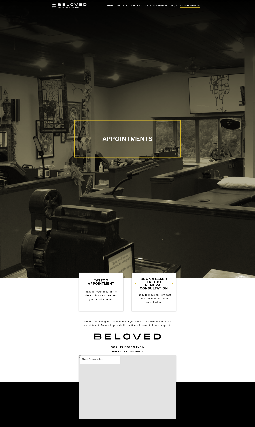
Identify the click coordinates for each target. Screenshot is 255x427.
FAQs (174, 6)
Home (110, 6)
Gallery (136, 6)
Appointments (190, 6)
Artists (122, 6)
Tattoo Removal (156, 6)
